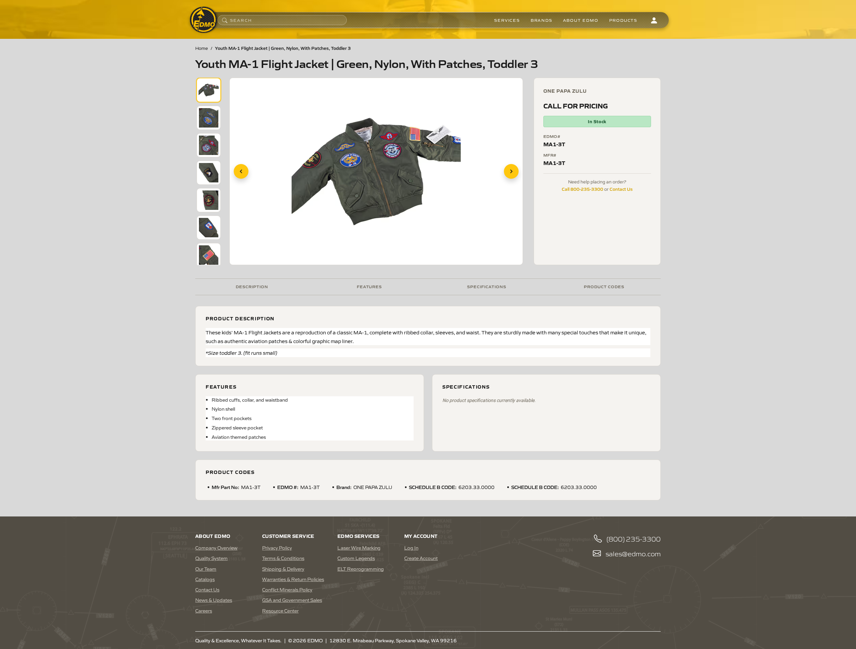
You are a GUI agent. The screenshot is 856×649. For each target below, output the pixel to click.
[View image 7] (209, 255)
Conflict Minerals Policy (287, 589)
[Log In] (654, 20)
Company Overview (216, 548)
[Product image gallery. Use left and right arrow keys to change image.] (376, 171)
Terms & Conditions (283, 558)
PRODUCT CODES (604, 286)
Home (201, 48)
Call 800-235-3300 (582, 189)
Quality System (211, 558)
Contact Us (621, 189)
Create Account (421, 558)
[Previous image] (241, 171)
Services (507, 20)
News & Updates (213, 600)
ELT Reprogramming (360, 569)
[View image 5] (209, 200)
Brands (541, 20)
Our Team (205, 569)
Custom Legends (356, 558)
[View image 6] (209, 228)
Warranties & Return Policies (293, 579)
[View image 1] (209, 90)
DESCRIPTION (252, 286)
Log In (411, 548)
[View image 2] (209, 118)
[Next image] (511, 171)
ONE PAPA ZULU (565, 90)
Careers (203, 610)
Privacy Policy (277, 548)
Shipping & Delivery (283, 569)
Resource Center (280, 610)
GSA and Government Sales (292, 600)
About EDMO (581, 20)
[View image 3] (209, 145)
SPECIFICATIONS (486, 286)
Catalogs (205, 579)
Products (623, 20)
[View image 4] (209, 173)
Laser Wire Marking (359, 548)
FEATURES (369, 286)
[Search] (224, 20)
